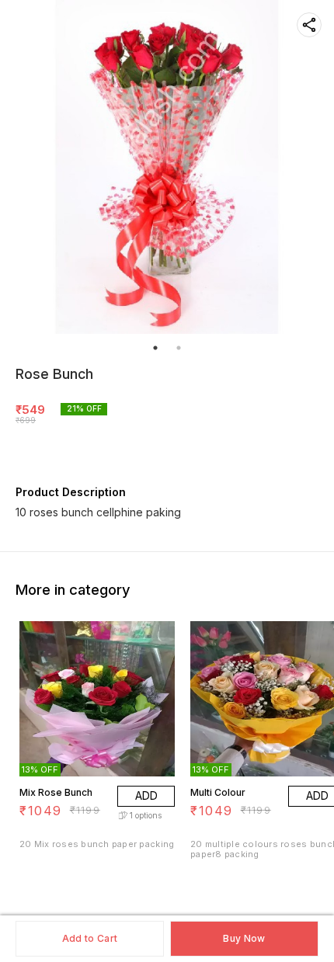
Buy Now (244, 938)
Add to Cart (89, 938)
